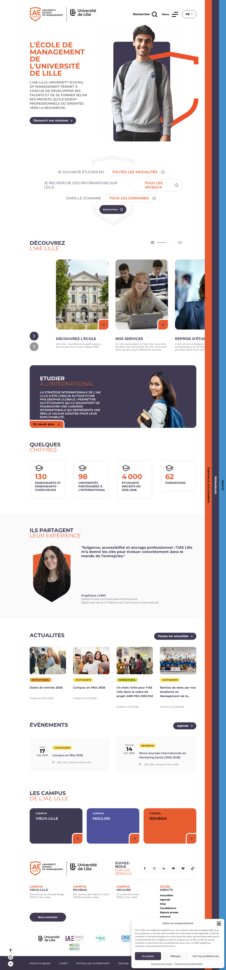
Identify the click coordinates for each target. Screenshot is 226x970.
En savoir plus (43, 424)
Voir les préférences (205, 956)
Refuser (176, 956)
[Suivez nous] (145, 868)
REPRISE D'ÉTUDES (193, 339)
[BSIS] (74, 947)
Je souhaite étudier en (81, 172)
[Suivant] (34, 336)
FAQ (163, 903)
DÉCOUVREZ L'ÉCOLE (76, 339)
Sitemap (123, 963)
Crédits (63, 963)
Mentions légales (40, 963)
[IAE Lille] (63, 14)
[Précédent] (34, 346)
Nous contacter (48, 917)
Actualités (166, 895)
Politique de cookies (162, 963)
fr (188, 14)
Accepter (148, 956)
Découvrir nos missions (50, 120)
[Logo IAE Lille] (70, 868)
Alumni (222, 485)
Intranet (165, 916)
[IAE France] (74, 938)
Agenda (182, 725)
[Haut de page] (10, 963)
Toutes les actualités (173, 636)
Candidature (168, 908)
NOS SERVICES (129, 339)
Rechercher (110, 209)
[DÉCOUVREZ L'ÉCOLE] (82, 295)
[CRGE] (125, 938)
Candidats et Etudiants (208, 485)
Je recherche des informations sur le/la (80, 185)
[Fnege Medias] (100, 938)
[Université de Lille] (49, 938)
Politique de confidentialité (188, 963)
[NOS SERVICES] (141, 295)
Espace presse (169, 912)
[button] (219, 923)
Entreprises (215, 485)
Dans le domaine (83, 198)
